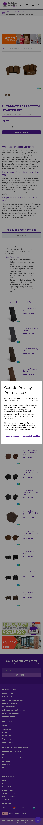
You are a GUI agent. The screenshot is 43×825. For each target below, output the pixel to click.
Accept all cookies (31, 436)
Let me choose (12, 436)
